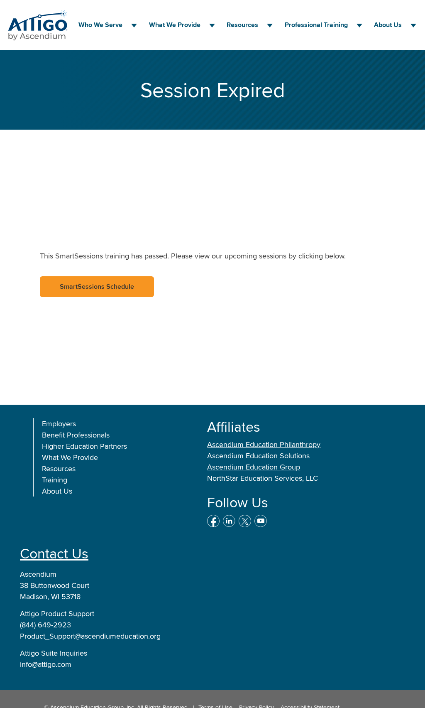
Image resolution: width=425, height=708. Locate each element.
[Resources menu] (269, 25)
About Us (388, 25)
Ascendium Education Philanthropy (263, 444)
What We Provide (70, 457)
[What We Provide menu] (212, 25)
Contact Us (54, 553)
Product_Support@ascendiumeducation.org (90, 636)
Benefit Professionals (76, 435)
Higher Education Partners (84, 446)
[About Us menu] (413, 25)
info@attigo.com (45, 664)
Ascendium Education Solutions (258, 455)
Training (54, 479)
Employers (59, 423)
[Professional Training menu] (359, 25)
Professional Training (316, 25)
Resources (242, 25)
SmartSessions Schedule (97, 286)
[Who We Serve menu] (134, 25)
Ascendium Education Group (253, 467)
